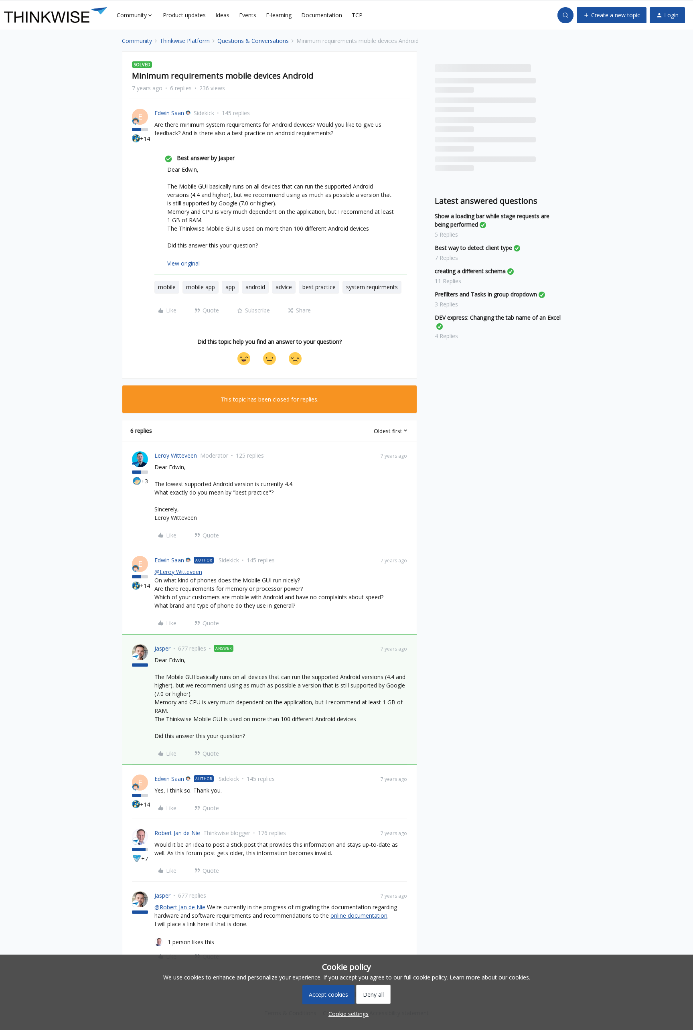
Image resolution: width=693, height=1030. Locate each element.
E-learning (279, 15)
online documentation (358, 915)
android (255, 287)
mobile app (200, 287)
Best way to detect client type (473, 247)
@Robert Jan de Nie (179, 907)
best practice (319, 287)
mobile (167, 287)
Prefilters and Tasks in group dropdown (486, 294)
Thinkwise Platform (185, 41)
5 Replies (446, 234)
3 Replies (446, 304)
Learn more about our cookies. (490, 977)
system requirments (372, 287)
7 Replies (446, 258)
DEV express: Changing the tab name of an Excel (498, 317)
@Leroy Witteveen (178, 572)
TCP (357, 15)
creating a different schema (470, 271)
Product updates (184, 15)
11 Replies (448, 281)
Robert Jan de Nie (177, 833)
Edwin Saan (169, 113)
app (230, 287)
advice (284, 287)
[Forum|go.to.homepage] (55, 15)
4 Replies (446, 336)
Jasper (162, 648)
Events (247, 15)
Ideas (222, 15)
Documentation (321, 15)
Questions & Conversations (253, 41)
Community (137, 41)
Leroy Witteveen (175, 455)
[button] (611, 15)
